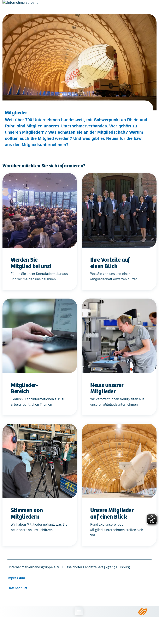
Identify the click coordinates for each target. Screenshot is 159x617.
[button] (16, 612)
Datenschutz (17, 588)
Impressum (16, 578)
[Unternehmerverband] (20, 6)
